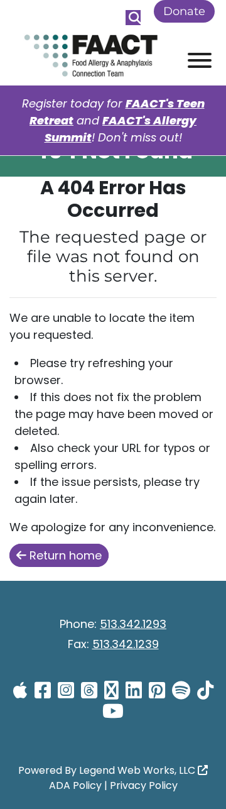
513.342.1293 (133, 624)
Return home (64, 555)
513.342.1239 (125, 644)
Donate (184, 11)
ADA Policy (75, 785)
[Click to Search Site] (133, 17)
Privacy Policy (144, 785)
